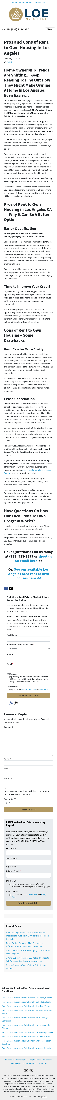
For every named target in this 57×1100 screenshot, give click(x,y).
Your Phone (11, 858)
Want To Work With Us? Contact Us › (28, 2)
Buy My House (35, 1060)
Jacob (9, 61)
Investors (47, 1060)
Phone (10, 654)
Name (7, 758)
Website (8, 778)
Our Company (15, 1063)
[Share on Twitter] (11, 588)
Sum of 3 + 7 (10, 799)
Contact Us (42, 1063)
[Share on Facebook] (6, 588)
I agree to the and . (30, 689)
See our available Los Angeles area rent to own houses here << (28, 574)
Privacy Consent (13, 686)
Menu (50, 29)
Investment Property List (16, 1060)
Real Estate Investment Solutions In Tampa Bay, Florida (27, 1032)
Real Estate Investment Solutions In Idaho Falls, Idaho (26, 1002)
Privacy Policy (44, 689)
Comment (9, 727)
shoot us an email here (33, 558)
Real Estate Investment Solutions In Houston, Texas (26, 1006)
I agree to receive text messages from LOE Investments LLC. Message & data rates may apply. (31, 885)
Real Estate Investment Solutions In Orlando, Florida (26, 1036)
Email (10, 664)
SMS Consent (12, 674)
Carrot (44, 1096)
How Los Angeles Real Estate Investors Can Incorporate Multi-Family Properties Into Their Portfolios (27, 935)
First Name (12, 635)
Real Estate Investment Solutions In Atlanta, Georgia (26, 1048)
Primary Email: (13, 871)
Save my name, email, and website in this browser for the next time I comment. (27, 793)
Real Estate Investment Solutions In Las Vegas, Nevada (27, 997)
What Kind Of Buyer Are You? (20, 644)
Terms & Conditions (28, 689)
